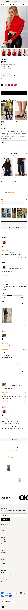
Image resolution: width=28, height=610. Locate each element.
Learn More (20, 1)
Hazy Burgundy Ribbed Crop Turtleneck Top (9, 85)
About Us (3, 572)
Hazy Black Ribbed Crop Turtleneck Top (2, 85)
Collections (3, 539)
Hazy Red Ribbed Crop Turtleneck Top (13, 243)
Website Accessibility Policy (7, 574)
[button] (14, 196)
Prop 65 (3, 577)
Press (2, 583)
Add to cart (13, 93)
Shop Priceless (6, 604)
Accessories (3, 541)
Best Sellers (14, 153)
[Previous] (3, 471)
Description (3, 128)
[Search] (5, 4)
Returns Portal (4, 552)
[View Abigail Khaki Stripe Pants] (19, 480)
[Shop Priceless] (14, 4)
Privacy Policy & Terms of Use (7, 579)
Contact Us (3, 563)
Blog (2, 581)
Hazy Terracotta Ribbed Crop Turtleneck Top (12, 85)
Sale (2, 543)
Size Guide (3, 557)
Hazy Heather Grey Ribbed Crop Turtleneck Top (5, 85)
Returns (2, 561)
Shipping (3, 559)
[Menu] (1, 4)
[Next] (25, 471)
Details (2, 142)
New (2, 532)
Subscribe (5, 519)
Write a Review (17, 228)
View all (14, 155)
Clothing (3, 537)
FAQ (2, 554)
